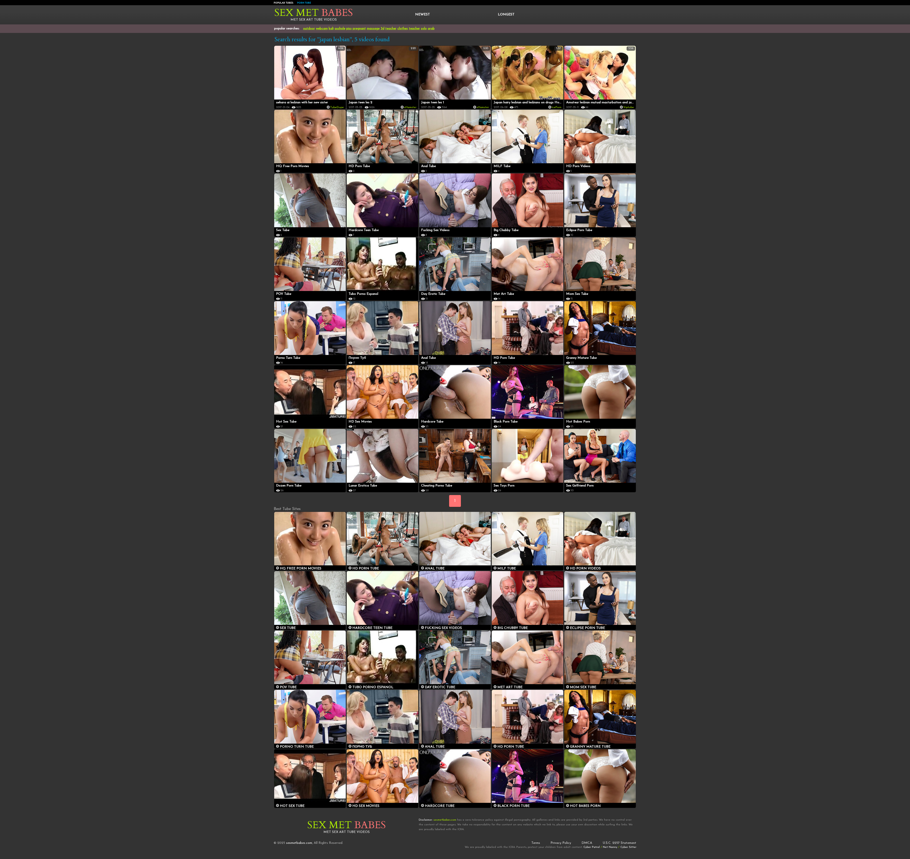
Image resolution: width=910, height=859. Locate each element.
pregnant (359, 28)
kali (331, 28)
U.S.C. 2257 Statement (619, 843)
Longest (506, 14)
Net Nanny (610, 847)
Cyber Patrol (591, 847)
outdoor (309, 28)
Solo (424, 28)
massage (373, 28)
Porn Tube (304, 3)
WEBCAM (322, 28)
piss (349, 28)
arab (431, 28)
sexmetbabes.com (299, 843)
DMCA (587, 843)
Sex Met (313, 13)
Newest (422, 14)
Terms (535, 843)
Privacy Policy (561, 843)
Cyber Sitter (628, 847)
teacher (390, 28)
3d (382, 28)
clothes (402, 28)
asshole (340, 28)
